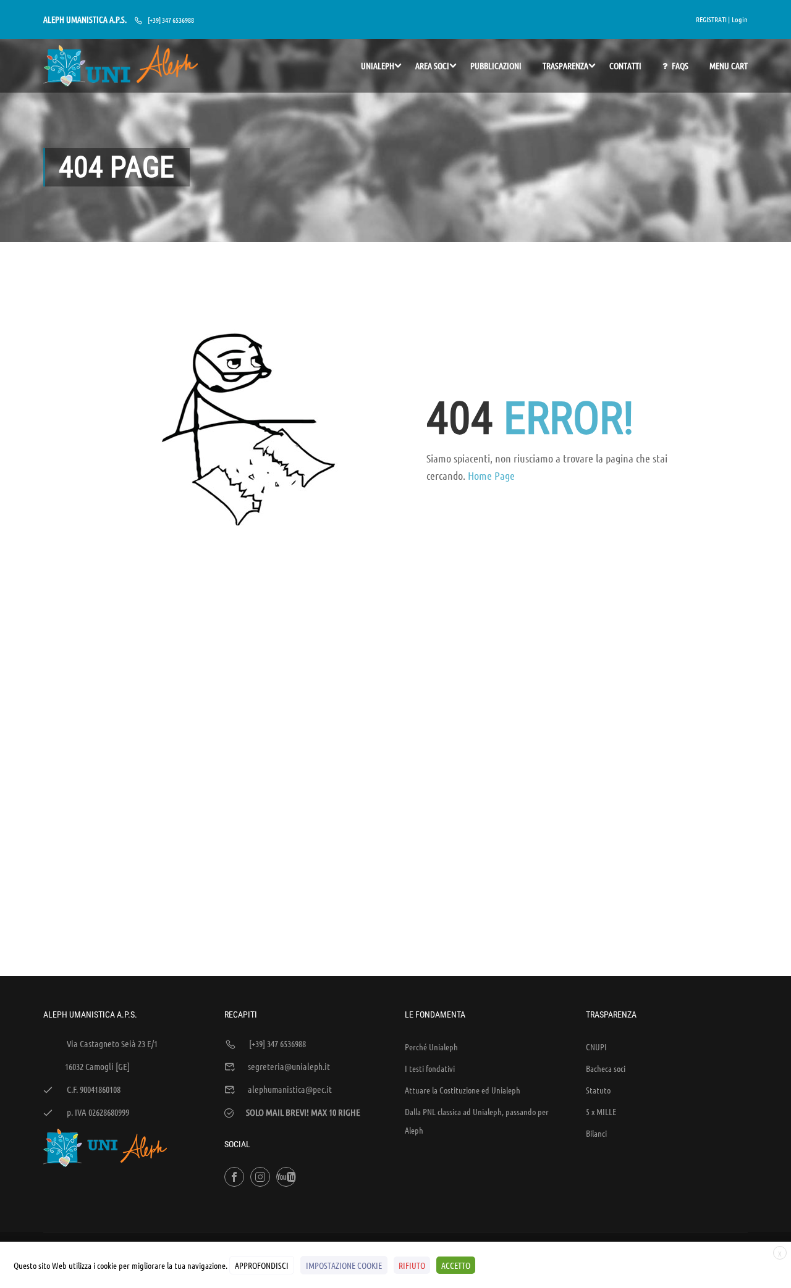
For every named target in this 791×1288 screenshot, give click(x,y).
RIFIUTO (412, 1265)
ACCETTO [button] (455, 1265)
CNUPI (596, 1046)
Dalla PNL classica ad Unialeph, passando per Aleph (477, 1120)
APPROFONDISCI (262, 1265)
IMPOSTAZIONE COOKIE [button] (344, 1265)
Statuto (598, 1089)
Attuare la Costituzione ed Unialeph (462, 1089)
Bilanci (596, 1133)
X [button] (780, 1253)
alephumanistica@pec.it (290, 1089)
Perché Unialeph (431, 1046)
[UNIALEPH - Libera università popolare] (120, 65)
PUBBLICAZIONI (496, 65)
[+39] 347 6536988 (171, 20)
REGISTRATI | (713, 19)
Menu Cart (728, 65)
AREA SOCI (432, 65)
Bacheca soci (605, 1068)
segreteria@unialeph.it (289, 1066)
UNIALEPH (377, 65)
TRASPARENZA (565, 65)
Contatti (625, 65)
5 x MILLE (601, 1111)
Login (740, 19)
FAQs (680, 65)
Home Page (491, 475)
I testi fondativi (430, 1068)
